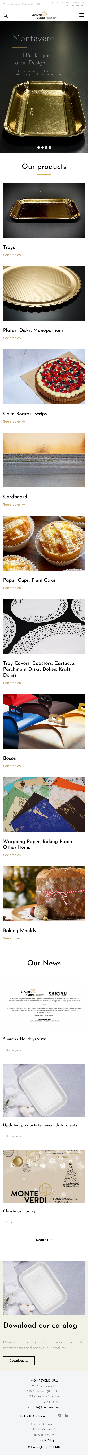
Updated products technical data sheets (40, 1125)
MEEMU (54, 1447)
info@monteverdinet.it (77, 5)
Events (10, 1222)
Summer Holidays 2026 (24, 1039)
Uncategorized (14, 1050)
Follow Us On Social (32, 1416)
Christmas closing (19, 1211)
